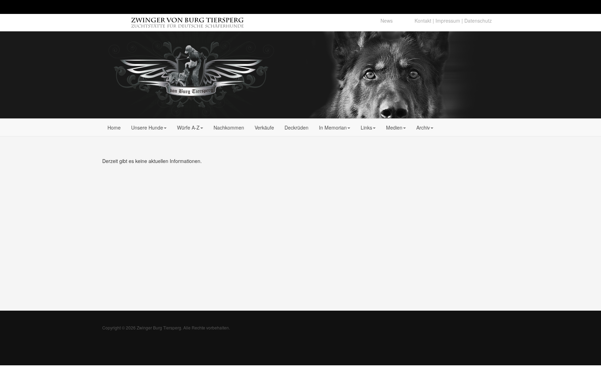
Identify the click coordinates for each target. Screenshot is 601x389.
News (386, 20)
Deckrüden (296, 127)
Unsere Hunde (147, 127)
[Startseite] (158, 20)
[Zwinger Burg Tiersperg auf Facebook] (404, 20)
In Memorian (333, 127)
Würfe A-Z (188, 127)
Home (114, 127)
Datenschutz (478, 20)
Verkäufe (264, 127)
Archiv (423, 127)
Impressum (447, 20)
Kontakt (423, 20)
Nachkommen (229, 127)
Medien (394, 127)
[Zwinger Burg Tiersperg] (191, 74)
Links (366, 127)
